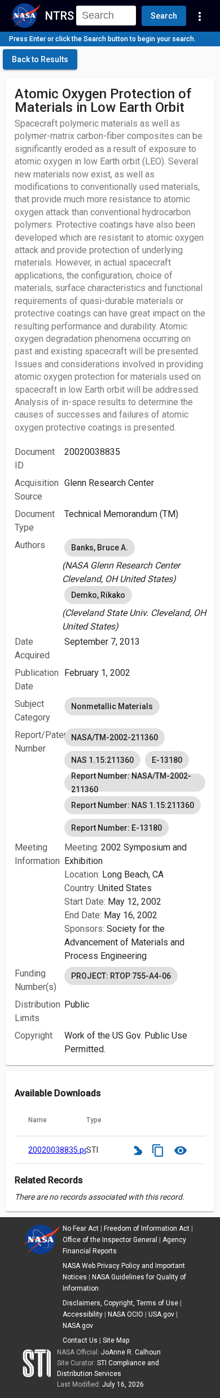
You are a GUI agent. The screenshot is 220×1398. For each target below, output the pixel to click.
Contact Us (80, 1340)
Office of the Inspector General (110, 1240)
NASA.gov (78, 1326)
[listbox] (134, 561)
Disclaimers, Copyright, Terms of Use (120, 1303)
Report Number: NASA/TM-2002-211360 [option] (131, 783)
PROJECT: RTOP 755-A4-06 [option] (121, 975)
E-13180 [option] (167, 760)
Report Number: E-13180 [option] (116, 827)
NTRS (59, 16)
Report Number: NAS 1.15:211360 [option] (132, 805)
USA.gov (161, 1314)
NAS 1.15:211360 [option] (102, 760)
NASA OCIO (125, 1314)
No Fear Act (81, 1228)
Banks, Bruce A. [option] (99, 547)
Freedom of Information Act (147, 1228)
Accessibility (83, 1314)
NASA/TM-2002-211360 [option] (114, 737)
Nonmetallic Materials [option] (112, 706)
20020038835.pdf (60, 1149)
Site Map (116, 1340)
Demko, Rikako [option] (98, 595)
